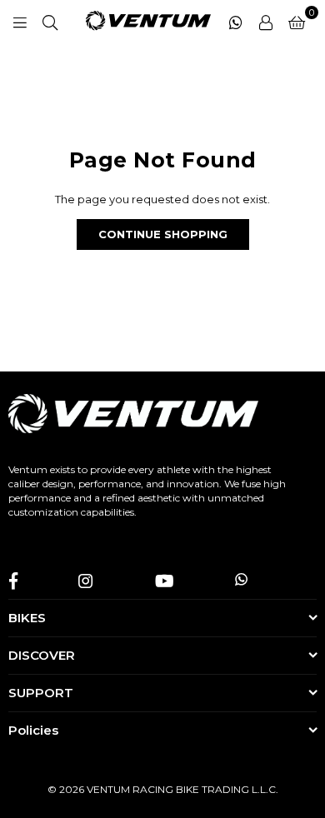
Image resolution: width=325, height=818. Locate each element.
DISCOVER (41, 655)
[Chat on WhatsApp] (236, 20)
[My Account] (266, 20)
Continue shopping (163, 234)
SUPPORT (40, 693)
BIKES (27, 618)
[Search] (50, 20)
